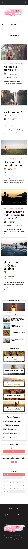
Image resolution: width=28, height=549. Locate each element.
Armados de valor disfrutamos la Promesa (17, 325)
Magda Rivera (12, 221)
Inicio (10, 508)
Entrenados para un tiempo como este (12, 314)
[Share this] (14, 77)
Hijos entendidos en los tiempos (11, 425)
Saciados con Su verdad (14, 113)
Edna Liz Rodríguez (13, 73)
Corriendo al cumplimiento (13, 163)
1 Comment (8, 77)
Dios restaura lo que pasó (14, 408)
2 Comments (8, 225)
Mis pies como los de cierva (14, 383)
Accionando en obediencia (18, 332)
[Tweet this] (16, 77)
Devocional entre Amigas (16, 63)
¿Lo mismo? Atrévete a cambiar (11, 265)
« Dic (4, 494)
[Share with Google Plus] (19, 77)
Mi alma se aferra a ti (11, 68)
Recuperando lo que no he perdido (17, 340)
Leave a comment (9, 123)
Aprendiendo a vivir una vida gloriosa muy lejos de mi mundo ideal (17, 319)
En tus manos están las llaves (14, 395)
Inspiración (14, 359)
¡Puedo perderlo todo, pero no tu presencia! (14, 215)
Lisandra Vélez (12, 118)
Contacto (17, 508)
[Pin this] (21, 77)
